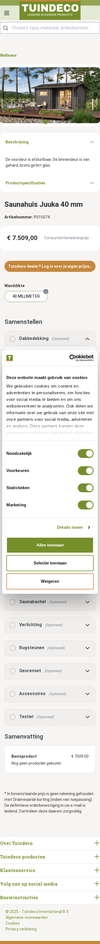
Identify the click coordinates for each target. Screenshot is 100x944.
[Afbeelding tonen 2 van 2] (54, 121)
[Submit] (6, 27)
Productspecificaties (25, 183)
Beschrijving (17, 142)
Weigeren (50, 581)
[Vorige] (4, 95)
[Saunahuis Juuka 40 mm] (50, 95)
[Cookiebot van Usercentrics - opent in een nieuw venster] (71, 358)
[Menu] (6, 13)
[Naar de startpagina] (50, 10)
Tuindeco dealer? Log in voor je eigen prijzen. (50, 266)
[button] (50, 602)
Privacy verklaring (21, 929)
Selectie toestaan (50, 563)
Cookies (13, 923)
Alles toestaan (50, 545)
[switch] (86, 470)
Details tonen (70, 527)
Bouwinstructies (19, 897)
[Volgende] (96, 95)
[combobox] (50, 27)
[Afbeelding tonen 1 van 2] (45, 121)
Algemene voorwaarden (27, 917)
